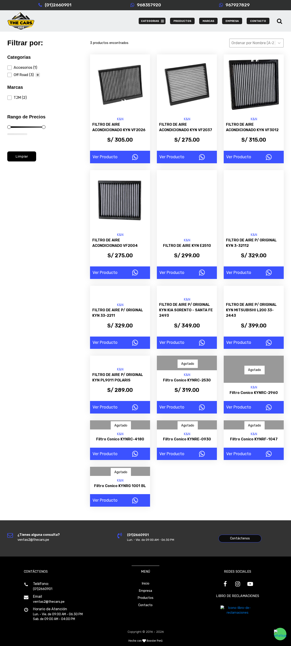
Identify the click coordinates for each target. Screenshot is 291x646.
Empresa (145, 591)
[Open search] (279, 21)
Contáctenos (240, 538)
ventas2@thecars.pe (49, 602)
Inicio (145, 583)
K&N (120, 119)
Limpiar (21, 156)
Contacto (145, 605)
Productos (145, 598)
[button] (23, 67)
